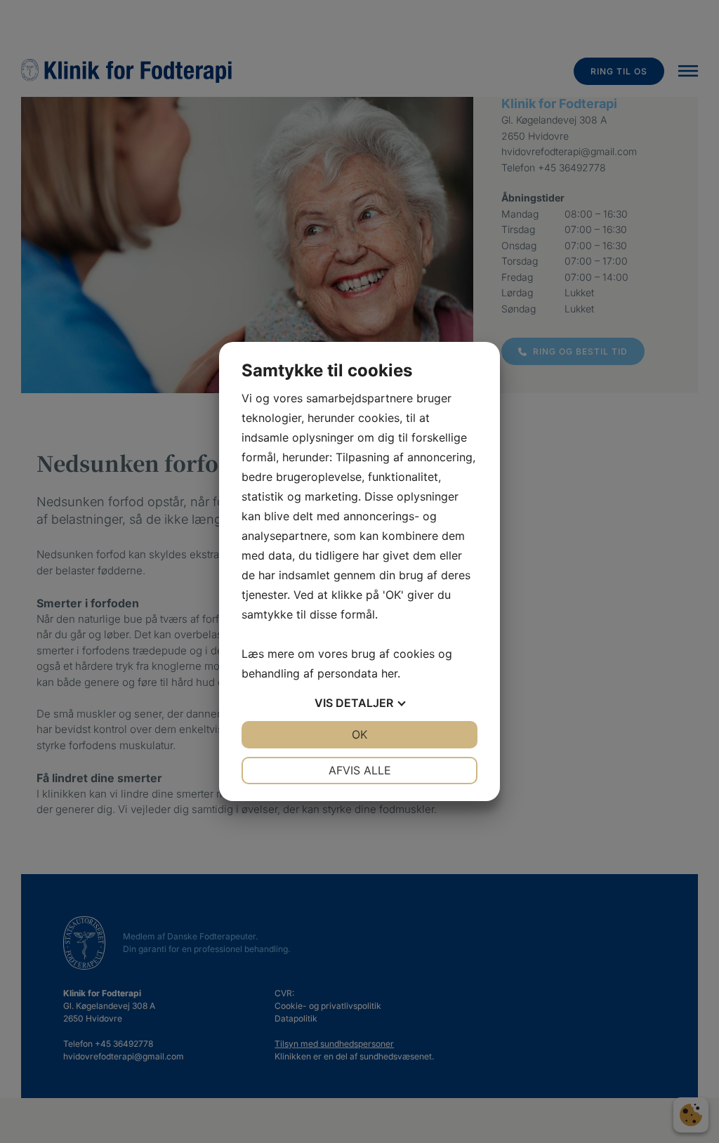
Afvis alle (360, 770)
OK (359, 734)
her (389, 673)
